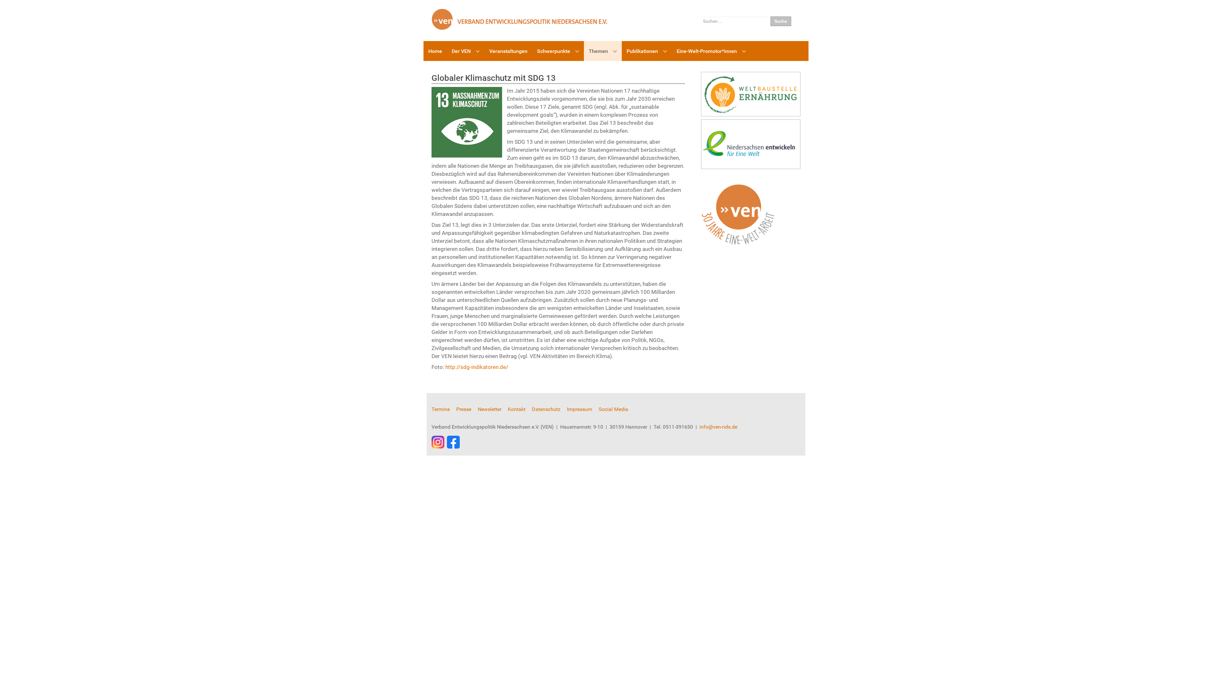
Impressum (579, 409)
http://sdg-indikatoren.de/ (476, 367)
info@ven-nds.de (718, 427)
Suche (780, 21)
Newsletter (489, 409)
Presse (463, 409)
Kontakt (517, 409)
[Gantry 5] (520, 19)
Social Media (613, 409)
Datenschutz (546, 409)
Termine (441, 409)
